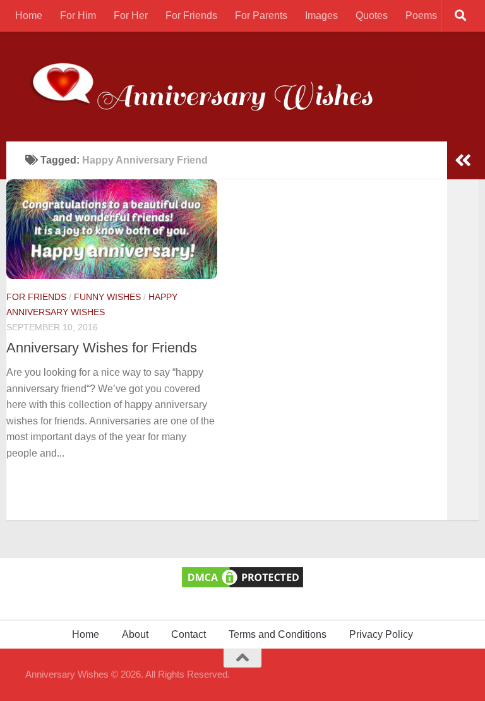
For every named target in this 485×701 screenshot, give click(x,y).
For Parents (261, 15)
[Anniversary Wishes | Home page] (219, 86)
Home (28, 15)
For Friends (191, 15)
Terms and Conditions (277, 634)
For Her (131, 15)
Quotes (372, 15)
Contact (188, 634)
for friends (36, 297)
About (135, 634)
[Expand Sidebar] (463, 160)
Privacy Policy (381, 634)
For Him (78, 15)
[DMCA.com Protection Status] (242, 586)
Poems (421, 15)
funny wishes (107, 297)
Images (321, 15)
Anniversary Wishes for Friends (101, 348)
